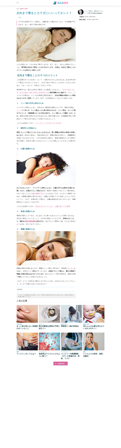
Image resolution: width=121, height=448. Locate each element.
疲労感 (28, 221)
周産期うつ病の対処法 (70, 326)
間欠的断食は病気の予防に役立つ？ (49, 327)
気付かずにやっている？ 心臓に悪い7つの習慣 (53, 206)
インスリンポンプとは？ (26, 354)
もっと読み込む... (60, 363)
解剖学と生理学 (24, 8)
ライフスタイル (42, 351)
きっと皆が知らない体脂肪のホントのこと (27, 327)
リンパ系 (20, 110)
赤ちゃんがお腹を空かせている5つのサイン (93, 327)
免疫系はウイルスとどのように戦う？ (49, 355)
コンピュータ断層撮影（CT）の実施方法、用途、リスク (70, 356)
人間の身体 (19, 324)
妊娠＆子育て (64, 324)
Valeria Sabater (97, 13)
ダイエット (41, 324)
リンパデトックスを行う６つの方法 (48, 123)
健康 (18, 8)
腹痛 (34, 221)
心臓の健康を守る (37, 193)
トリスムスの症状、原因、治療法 (93, 355)
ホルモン (71, 268)
